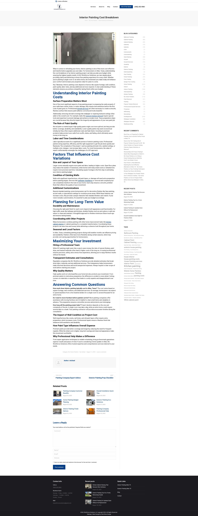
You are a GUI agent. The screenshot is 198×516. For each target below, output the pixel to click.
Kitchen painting (132, 266)
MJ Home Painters (58, 34)
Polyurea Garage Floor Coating (129, 285)
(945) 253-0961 (139, 7)
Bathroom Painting (131, 233)
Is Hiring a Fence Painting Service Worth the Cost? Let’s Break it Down (133, 158)
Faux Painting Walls (138, 252)
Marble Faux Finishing (137, 268)
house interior (129, 257)
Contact (119, 496)
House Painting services (133, 261)
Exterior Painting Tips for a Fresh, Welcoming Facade (133, 201)
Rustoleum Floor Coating (139, 295)
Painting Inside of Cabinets (129, 278)
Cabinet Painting (130, 242)
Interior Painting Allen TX (124, 485)
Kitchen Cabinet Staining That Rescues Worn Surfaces (134, 193)
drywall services (82, 109)
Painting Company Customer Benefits (72, 392)
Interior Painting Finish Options (70, 410)
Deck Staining (139, 242)
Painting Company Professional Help (103, 410)
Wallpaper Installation (136, 297)
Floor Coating (126, 254)
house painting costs (132, 259)
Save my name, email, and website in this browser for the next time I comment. (75, 462)
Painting (138, 273)
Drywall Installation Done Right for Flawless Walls (133, 217)
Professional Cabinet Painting (129, 288)
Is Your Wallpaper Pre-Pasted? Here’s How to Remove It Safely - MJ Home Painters (134, 175)
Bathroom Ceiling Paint (128, 230)
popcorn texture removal (94, 116)
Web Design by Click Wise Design (102, 514)
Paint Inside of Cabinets (139, 278)
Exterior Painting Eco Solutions (104, 401)
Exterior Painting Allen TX (124, 488)
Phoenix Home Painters (136, 280)
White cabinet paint (131, 300)
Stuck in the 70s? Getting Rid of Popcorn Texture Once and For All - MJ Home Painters (134, 143)
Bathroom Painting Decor (128, 235)
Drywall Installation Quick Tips (105, 392)
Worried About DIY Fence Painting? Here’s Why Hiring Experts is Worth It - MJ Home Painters (134, 154)
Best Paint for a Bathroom (128, 237)
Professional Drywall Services (129, 290)
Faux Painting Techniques (129, 252)
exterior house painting (132, 247)
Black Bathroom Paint (138, 237)
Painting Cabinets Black (128, 276)
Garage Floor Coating (133, 254)
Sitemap (89, 514)
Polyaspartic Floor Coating (129, 283)
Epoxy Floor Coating (127, 245)
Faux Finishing (127, 249)
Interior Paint (129, 264)
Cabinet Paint (129, 240)
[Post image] (57, 393)
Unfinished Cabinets (128, 297)
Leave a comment (101, 352)
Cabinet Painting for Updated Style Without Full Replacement (133, 209)
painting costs (139, 276)
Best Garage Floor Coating (139, 235)
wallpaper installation (85, 181)
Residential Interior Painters (129, 295)
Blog (118, 492)
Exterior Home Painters (136, 245)
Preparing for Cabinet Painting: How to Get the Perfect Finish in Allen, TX (134, 136)
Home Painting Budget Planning (70, 401)
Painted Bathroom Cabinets (129, 273)
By (82, 352)
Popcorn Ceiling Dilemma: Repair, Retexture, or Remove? (133, 147)
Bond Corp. (127, 134)
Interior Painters (138, 263)
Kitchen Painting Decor (128, 268)
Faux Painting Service (134, 249)
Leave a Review (62, 1)
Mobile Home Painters (132, 271)
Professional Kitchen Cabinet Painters (131, 292)
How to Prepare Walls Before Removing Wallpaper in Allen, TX (133, 180)
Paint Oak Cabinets (127, 280)
